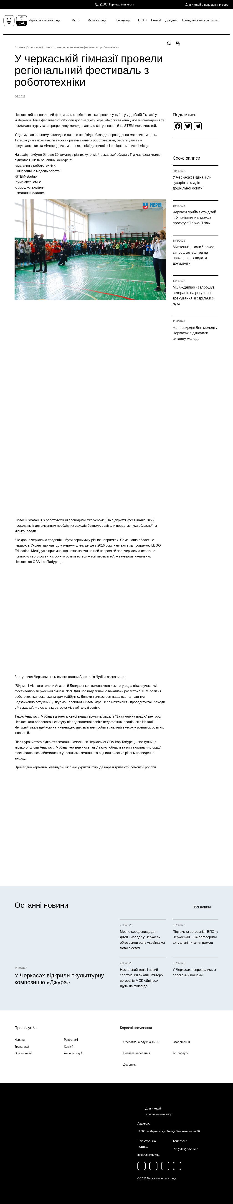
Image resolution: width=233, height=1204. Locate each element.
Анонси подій (73, 1053)
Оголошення (23, 1053)
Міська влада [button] (97, 20)
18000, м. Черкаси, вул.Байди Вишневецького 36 (168, 1131)
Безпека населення (136, 1053)
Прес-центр (122, 20)
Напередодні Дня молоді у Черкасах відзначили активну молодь (195, 333)
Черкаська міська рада (44, 20)
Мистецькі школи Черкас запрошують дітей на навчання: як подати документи (193, 255)
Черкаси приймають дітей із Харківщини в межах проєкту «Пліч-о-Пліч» (194, 217)
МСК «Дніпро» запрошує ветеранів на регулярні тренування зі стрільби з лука (193, 295)
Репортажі (71, 1039)
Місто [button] (75, 20)
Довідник (171, 20)
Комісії (68, 1046)
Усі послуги (180, 1053)
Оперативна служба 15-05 (141, 1042)
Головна (20, 47)
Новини (20, 1039)
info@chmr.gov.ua (148, 1154)
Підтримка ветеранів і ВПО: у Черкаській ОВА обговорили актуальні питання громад (195, 937)
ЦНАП (142, 20)
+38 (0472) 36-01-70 (185, 1149)
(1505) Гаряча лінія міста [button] (117, 4)
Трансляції (22, 1046)
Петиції (156, 20)
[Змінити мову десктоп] (178, 43)
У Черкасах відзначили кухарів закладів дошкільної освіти (192, 182)
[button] (169, 43)
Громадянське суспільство (200, 20)
